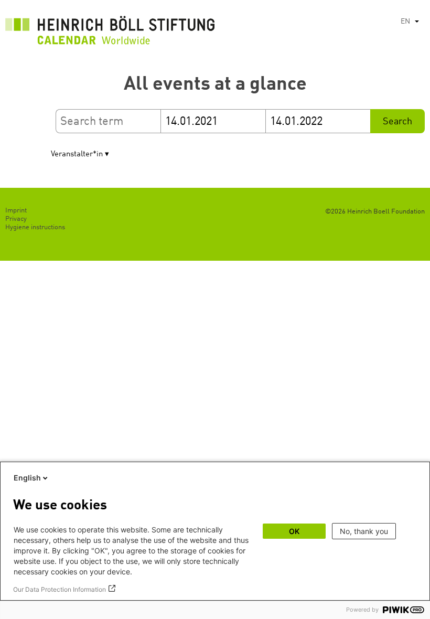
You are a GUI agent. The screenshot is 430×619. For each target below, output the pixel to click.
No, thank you (364, 531)
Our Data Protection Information (59, 589)
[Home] (110, 33)
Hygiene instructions (35, 227)
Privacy (16, 219)
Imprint (16, 210)
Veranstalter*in (77, 154)
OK (294, 531)
